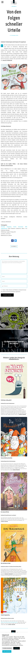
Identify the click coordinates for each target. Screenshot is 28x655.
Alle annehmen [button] (6, 651)
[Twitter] (15, 240)
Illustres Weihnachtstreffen (6, 458)
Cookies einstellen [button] (7, 648)
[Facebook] (12, 240)
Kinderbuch (14, 6)
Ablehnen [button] (16, 648)
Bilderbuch (14, 246)
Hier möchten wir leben (5, 563)
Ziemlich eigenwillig (5, 615)
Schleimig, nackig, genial (6, 400)
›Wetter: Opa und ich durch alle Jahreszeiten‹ (9, 622)
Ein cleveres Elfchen (5, 512)
